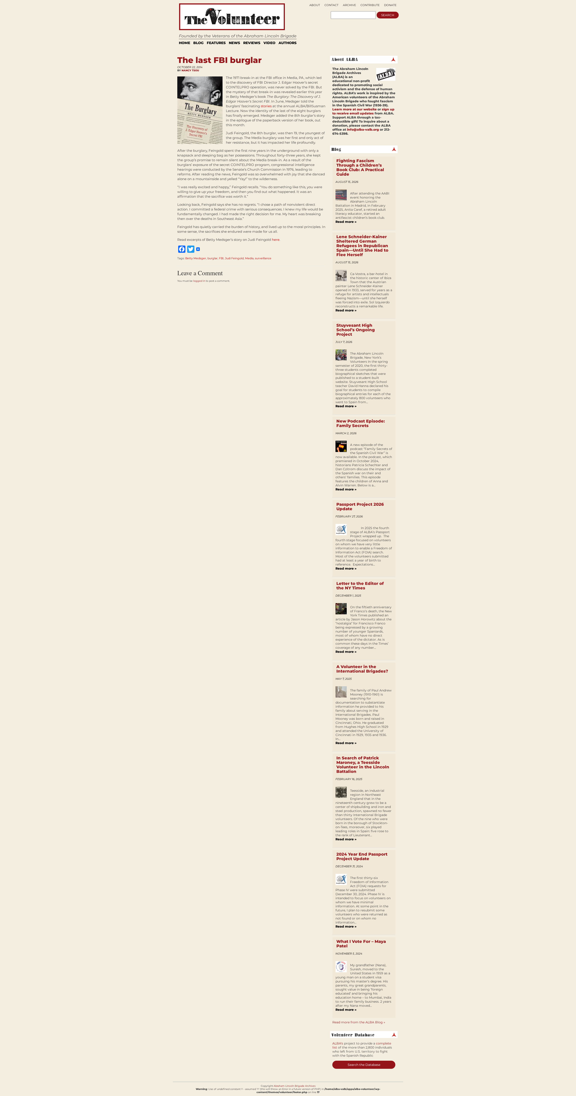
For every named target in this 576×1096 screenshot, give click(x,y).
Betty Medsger (195, 258)
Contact (331, 5)
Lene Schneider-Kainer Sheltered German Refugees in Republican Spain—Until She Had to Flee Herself (362, 245)
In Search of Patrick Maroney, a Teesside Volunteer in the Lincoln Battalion (362, 765)
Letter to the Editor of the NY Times (360, 585)
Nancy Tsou (190, 70)
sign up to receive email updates (363, 111)
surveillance (263, 258)
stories (266, 106)
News (234, 43)
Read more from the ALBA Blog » (358, 1022)
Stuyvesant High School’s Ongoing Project (355, 330)
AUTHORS (288, 43)
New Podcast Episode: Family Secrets (360, 423)
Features (216, 43)
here (275, 239)
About (314, 5)
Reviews (251, 43)
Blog (198, 43)
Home (184, 43)
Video (269, 43)
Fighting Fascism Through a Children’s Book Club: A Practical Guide (360, 167)
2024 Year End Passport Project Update (361, 856)
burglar (212, 258)
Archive (349, 5)
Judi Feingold (234, 258)
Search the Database (364, 1065)
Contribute (370, 5)
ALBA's (337, 1043)
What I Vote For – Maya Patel (361, 943)
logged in (199, 280)
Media (249, 258)
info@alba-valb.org (363, 129)
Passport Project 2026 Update (360, 506)
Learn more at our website (354, 109)
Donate (390, 5)
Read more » (345, 222)
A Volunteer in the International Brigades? (362, 669)
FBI (221, 258)
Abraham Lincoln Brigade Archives (294, 1085)
